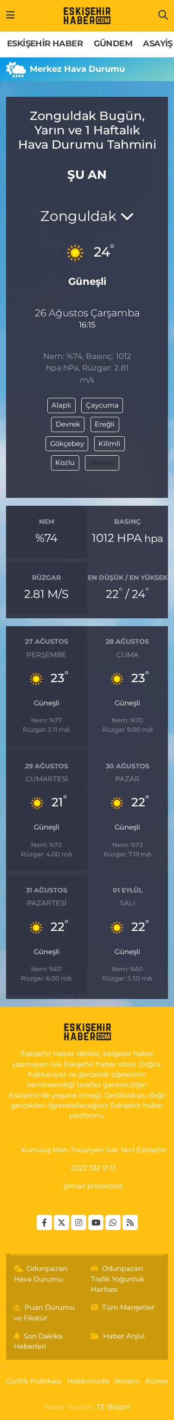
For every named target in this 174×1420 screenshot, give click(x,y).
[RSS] (130, 1222)
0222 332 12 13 (93, 1168)
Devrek (68, 424)
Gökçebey (67, 444)
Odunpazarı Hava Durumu (41, 1273)
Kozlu (65, 463)
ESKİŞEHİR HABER (45, 43)
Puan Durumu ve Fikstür (44, 1312)
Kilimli (109, 444)
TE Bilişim (113, 1407)
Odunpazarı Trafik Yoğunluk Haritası (117, 1279)
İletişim (127, 1381)
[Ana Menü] (10, 15)
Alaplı (61, 405)
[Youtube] (95, 1222)
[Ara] (163, 15)
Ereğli (105, 424)
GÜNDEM (113, 43)
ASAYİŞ (157, 43)
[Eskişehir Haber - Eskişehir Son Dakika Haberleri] (87, 15)
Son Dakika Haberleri (38, 1341)
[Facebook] (44, 1222)
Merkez (102, 463)
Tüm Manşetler (128, 1307)
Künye (157, 1381)
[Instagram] (78, 1222)
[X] (61, 1222)
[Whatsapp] (113, 1222)
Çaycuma (102, 405)
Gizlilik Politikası (33, 1381)
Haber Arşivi (124, 1336)
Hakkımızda (88, 1381)
